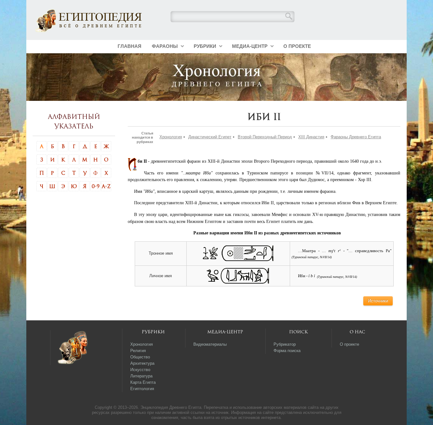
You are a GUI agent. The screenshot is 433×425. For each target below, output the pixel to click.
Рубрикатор (285, 344)
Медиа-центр (250, 46)
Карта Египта (143, 382)
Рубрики (205, 46)
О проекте (297, 46)
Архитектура (142, 363)
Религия (138, 350)
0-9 (96, 186)
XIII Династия (311, 136)
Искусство (140, 369)
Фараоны (165, 46)
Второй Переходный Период (265, 136)
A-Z (106, 186)
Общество (140, 357)
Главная (129, 46)
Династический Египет (209, 136)
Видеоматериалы (210, 344)
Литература (141, 376)
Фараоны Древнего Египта (356, 136)
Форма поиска (287, 350)
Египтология (142, 388)
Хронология (170, 136)
